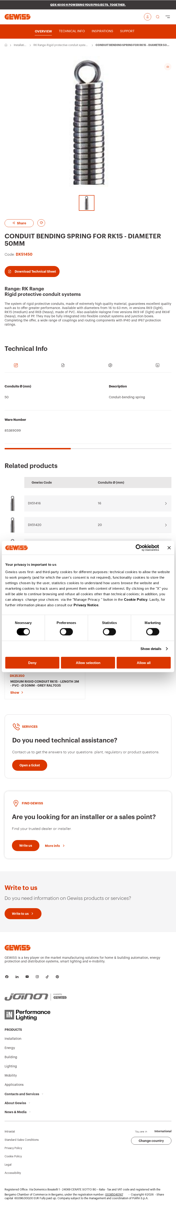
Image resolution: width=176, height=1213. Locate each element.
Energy (10, 1048)
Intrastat (10, 1131)
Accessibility (13, 1173)
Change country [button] (151, 1140)
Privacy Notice (86, 605)
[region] (88, 413)
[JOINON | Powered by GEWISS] (36, 997)
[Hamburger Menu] (167, 16)
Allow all (144, 662)
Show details (150, 649)
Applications (14, 1084)
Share (21, 223)
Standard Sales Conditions (22, 1139)
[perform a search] (158, 16)
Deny (32, 662)
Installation (20, 45)
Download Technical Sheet (35, 271)
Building (11, 1057)
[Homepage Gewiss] (17, 17)
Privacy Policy (13, 1148)
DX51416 (34, 503)
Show (14, 692)
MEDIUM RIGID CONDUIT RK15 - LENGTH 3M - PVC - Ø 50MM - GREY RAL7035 (44, 683)
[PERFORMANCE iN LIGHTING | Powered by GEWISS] (36, 1015)
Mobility (11, 1075)
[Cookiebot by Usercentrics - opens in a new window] (139, 547)
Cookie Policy (136, 599)
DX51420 (34, 525)
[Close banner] (169, 547)
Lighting (11, 1066)
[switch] (66, 631)
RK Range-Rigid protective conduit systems (60, 45)
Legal (8, 1164)
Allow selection (88, 662)
